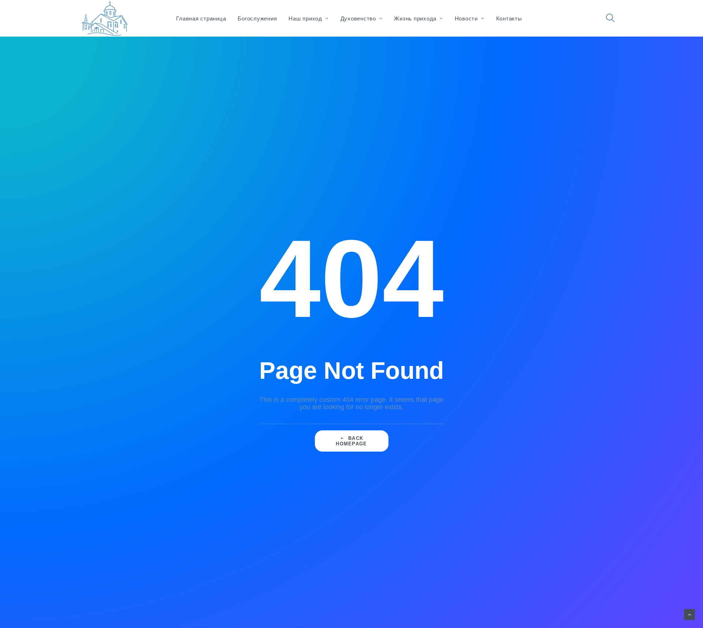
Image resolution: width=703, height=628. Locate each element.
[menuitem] (201, 18)
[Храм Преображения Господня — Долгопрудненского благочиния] (103, 18)
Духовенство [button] (358, 18)
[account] (622, 21)
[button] (613, 18)
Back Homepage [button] (351, 441)
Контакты (509, 18)
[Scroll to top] (689, 614)
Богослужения (257, 18)
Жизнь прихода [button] (415, 18)
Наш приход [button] (305, 18)
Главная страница (201, 18)
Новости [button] (466, 18)
